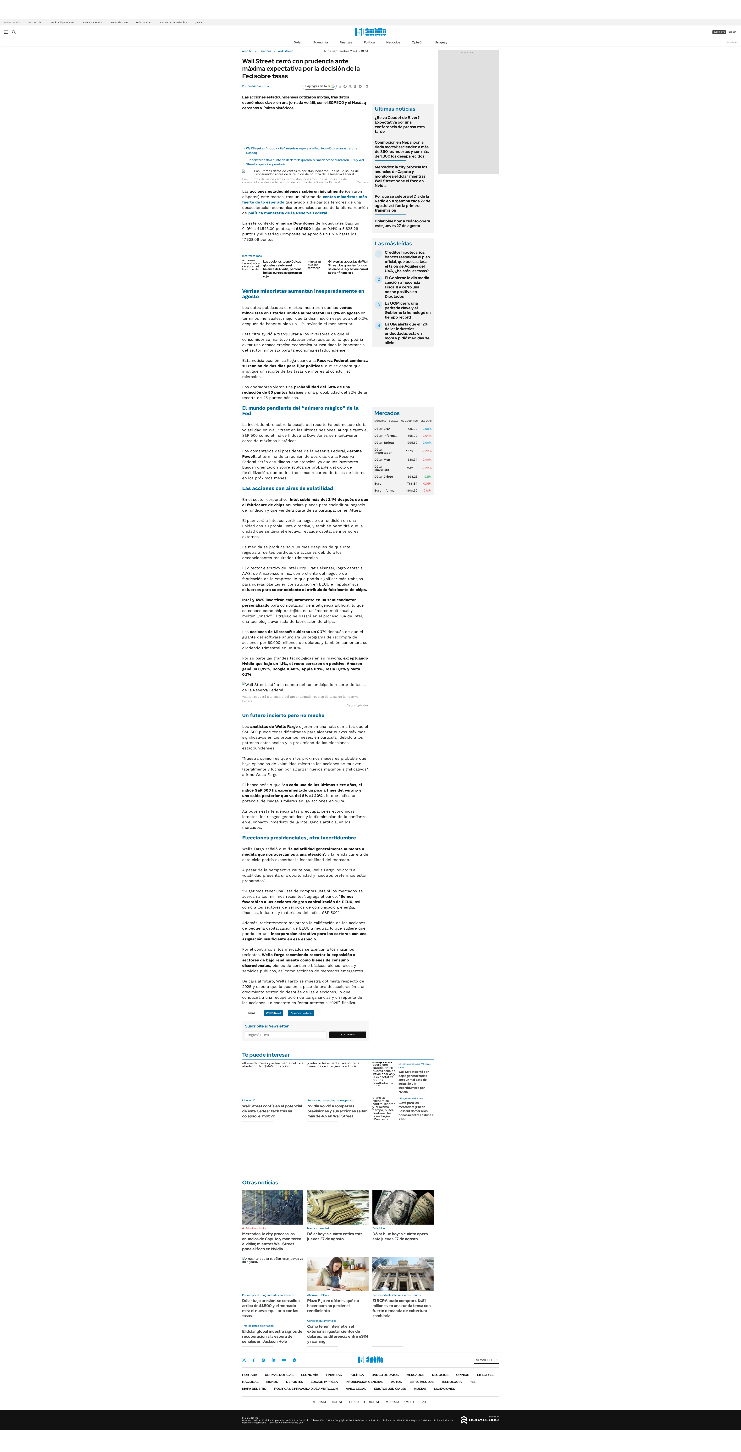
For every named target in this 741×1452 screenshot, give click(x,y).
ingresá (732, 32)
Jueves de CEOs (119, 22)
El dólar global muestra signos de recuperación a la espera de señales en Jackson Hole (272, 1336)
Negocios (393, 42)
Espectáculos (421, 1382)
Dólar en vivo (34, 22)
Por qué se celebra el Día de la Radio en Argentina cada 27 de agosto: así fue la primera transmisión (403, 203)
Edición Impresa (324, 1382)
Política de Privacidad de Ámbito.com (306, 1389)
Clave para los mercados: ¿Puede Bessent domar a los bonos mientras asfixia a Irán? (416, 1111)
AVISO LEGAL (356, 1389)
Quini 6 (198, 22)
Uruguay (441, 42)
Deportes (294, 1382)
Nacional (250, 1382)
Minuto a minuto (256, 1228)
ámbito (247, 51)
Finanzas (345, 42)
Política (369, 42)
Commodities (409, 421)
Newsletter (732, 42)
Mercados (415, 1375)
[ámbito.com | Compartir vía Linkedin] (355, 86)
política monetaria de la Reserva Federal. (288, 213)
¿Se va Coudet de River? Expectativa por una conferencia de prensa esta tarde (400, 124)
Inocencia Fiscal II (92, 22)
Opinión (417, 42)
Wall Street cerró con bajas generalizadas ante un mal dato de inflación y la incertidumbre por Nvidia (413, 1082)
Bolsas (393, 421)
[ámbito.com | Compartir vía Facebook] (345, 86)
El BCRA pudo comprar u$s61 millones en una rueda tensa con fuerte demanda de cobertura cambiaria (401, 1308)
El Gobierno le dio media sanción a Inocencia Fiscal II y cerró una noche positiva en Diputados (407, 287)
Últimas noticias (279, 1375)
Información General (364, 1382)
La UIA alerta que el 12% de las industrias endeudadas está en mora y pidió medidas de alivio (407, 333)
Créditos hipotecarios (62, 22)
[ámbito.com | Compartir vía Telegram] (360, 86)
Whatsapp (294, 1360)
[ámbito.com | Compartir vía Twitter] (350, 86)
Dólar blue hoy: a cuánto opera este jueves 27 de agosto (402, 223)
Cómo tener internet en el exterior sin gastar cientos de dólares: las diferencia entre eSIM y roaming (337, 1334)
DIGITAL (328, 1402)
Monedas (380, 421)
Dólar (298, 42)
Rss (472, 1382)
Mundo (272, 1382)
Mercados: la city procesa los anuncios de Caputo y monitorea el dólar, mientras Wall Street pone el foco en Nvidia (401, 176)
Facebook (254, 1360)
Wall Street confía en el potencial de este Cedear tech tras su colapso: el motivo (272, 1111)
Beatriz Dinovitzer (258, 86)
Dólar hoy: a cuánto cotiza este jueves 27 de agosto (335, 1236)
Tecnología (451, 1382)
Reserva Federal (301, 1013)
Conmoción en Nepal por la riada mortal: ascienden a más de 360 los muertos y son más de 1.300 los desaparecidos (402, 149)
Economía (320, 42)
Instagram (263, 1360)
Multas (420, 1389)
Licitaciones (444, 1389)
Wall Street (285, 51)
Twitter (244, 1360)
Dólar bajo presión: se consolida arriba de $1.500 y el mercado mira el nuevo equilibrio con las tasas (271, 1308)
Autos (396, 1382)
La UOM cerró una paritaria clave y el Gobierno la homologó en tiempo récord (408, 310)
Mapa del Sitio (254, 1389)
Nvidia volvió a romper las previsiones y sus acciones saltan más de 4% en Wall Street (337, 1111)
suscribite (719, 32)
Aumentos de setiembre (173, 22)
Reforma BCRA (144, 22)
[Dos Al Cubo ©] (480, 1420)
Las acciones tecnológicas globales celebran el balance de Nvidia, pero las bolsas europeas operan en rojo (282, 268)
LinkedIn (273, 1360)
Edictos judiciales (390, 1389)
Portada (249, 1375)
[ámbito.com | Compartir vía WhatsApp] (340, 86)
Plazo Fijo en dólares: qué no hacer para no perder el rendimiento (333, 1305)
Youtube (284, 1360)
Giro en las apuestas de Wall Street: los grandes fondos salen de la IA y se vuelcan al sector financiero (348, 267)
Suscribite (348, 1034)
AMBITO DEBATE (407, 1402)
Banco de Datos (385, 1375)
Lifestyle (485, 1375)
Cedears (426, 421)
